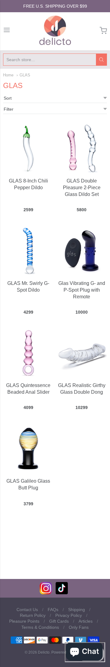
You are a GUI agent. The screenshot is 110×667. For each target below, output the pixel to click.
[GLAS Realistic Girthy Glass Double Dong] (82, 353)
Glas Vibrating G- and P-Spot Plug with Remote (81, 290)
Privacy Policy (68, 615)
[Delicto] (55, 30)
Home (8, 75)
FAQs (53, 609)
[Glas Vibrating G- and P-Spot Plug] (82, 250)
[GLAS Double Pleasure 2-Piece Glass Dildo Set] (82, 148)
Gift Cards (59, 621)
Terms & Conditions (40, 627)
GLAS (25, 75)
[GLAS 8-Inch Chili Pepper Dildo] (28, 148)
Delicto (44, 652)
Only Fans (79, 627)
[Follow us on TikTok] (62, 592)
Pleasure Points (24, 621)
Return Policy (33, 615)
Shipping (76, 609)
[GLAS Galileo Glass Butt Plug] (28, 448)
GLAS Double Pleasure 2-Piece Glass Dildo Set (82, 187)
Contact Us (27, 609)
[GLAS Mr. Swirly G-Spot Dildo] (28, 250)
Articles (86, 621)
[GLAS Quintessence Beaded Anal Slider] (28, 353)
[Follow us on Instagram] (46, 592)
